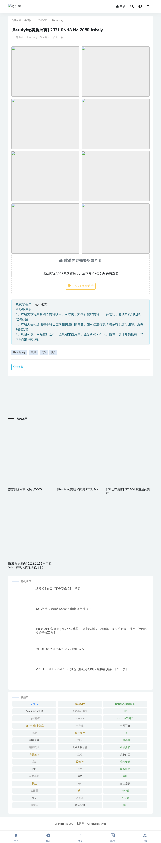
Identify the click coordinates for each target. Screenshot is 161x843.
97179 (34, 704)
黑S (53, 352)
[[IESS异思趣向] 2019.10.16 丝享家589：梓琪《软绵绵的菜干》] (31, 520)
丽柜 (34, 733)
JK (125, 711)
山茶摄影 (125, 747)
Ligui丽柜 (34, 718)
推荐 (48, 841)
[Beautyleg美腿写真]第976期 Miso (78, 489)
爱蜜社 (80, 761)
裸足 (34, 798)
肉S (44, 352)
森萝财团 (125, 754)
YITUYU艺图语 (125, 718)
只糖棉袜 (125, 740)
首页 (29, 20)
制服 (79, 740)
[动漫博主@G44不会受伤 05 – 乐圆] (22, 597)
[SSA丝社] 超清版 (34, 725)
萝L (80, 790)
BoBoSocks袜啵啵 (125, 704)
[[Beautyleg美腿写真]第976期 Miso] (80, 446)
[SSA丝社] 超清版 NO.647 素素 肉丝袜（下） (64, 609)
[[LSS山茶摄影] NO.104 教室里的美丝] (129, 446)
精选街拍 (125, 769)
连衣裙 (125, 798)
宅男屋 (19, 37)
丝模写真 (42, 20)
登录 (122, 6)
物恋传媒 (125, 761)
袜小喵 (125, 790)
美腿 (33, 352)
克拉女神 (80, 733)
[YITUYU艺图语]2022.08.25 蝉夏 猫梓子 (61, 649)
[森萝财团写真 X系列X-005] (31, 446)
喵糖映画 (34, 747)
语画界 (80, 798)
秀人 (80, 841)
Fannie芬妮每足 (34, 711)
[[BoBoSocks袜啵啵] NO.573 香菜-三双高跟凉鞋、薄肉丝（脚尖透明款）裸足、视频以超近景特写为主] (22, 637)
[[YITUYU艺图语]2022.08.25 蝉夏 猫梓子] (22, 657)
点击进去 (41, 304)
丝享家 (80, 725)
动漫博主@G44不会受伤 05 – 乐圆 (57, 588)
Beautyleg (57, 20)
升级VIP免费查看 (82, 286)
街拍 (112, 841)
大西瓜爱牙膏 (79, 747)
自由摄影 (125, 783)
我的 (145, 841)
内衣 (125, 733)
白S (34, 769)
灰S (34, 761)
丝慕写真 (125, 725)
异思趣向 (34, 754)
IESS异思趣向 (79, 711)
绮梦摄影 (34, 776)
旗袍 (79, 754)
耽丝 (34, 783)
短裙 (79, 769)
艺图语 (34, 790)
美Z (80, 776)
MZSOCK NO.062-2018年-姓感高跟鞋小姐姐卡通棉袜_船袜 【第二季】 (81, 669)
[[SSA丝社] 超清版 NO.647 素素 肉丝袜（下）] (22, 617)
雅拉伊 (34, 805)
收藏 (20, 367)
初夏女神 (34, 740)
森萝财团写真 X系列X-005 (25, 489)
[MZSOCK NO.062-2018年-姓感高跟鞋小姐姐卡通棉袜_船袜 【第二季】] (22, 677)
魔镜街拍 (80, 805)
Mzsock (80, 718)
